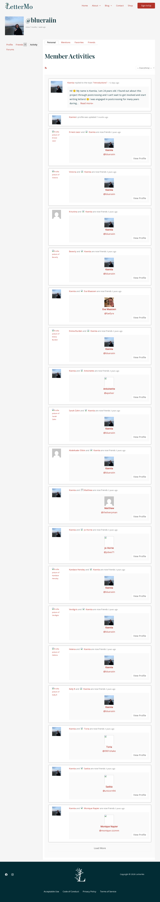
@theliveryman (109, 512)
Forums (10, 49)
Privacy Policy (89, 891)
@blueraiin (109, 154)
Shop (130, 5)
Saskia (87, 768)
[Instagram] (12, 874)
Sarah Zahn (74, 410)
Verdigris (73, 609)
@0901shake (109, 750)
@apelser (109, 393)
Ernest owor (74, 132)
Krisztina (73, 211)
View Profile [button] (139, 158)
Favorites (79, 42)
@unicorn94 (109, 790)
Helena (72, 649)
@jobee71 (109, 552)
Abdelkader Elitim (77, 450)
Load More (100, 848)
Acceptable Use (51, 891)
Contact (120, 5)
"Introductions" (100, 82)
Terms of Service (108, 891)
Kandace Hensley (77, 569)
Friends (21, 44)
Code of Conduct (71, 891)
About (95, 5)
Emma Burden (75, 331)
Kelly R (72, 689)
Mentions (65, 42)
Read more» (86, 103)
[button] (99, 5)
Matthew (88, 490)
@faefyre (109, 313)
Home (85, 5)
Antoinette (89, 370)
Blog (107, 5)
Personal (51, 42)
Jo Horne (88, 529)
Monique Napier (91, 808)
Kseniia (70, 82)
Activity (33, 44)
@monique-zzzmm (109, 830)
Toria (86, 728)
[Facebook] (6, 874)
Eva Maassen (90, 291)
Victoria (72, 171)
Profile (9, 44)
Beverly (72, 251)
